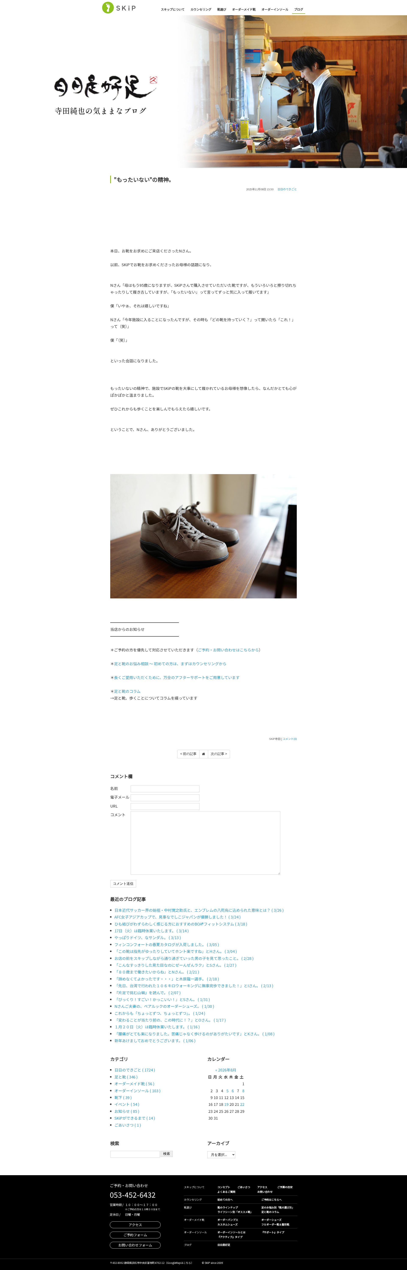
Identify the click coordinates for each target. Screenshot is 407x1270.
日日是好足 (223, 1244)
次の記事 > (219, 754)
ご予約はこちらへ (271, 1199)
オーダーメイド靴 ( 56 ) (134, 1083)
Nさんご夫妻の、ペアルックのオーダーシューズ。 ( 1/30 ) (164, 1006)
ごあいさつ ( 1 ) (127, 1125)
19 (226, 1104)
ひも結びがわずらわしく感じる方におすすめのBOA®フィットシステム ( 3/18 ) (180, 924)
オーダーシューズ (271, 1219)
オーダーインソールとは (231, 1232)
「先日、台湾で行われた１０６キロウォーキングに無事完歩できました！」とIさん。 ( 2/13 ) (193, 985)
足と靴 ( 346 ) (126, 1077)
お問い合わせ (265, 1191)
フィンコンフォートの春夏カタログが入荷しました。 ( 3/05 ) (166, 944)
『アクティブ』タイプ (230, 1237)
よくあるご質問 (226, 1191)
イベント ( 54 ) (126, 1104)
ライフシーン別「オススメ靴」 (235, 1212)
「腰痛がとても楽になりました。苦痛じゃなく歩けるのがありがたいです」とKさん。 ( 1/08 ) (194, 1033)
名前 (114, 788)
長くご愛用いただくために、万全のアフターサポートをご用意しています (177, 677)
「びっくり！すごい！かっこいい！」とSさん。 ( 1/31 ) (162, 999)
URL (114, 806)
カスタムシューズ (227, 1224)
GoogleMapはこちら (179, 1262)
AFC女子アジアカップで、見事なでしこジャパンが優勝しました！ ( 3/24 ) (177, 917)
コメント (117, 814)
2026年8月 (227, 1070)
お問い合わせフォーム (135, 1245)
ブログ (298, 9)
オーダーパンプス (227, 1219)
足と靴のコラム (127, 691)
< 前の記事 (188, 754)
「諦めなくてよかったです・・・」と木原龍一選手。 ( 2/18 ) (166, 979)
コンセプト (223, 1187)
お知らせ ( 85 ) (126, 1111)
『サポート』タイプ (272, 1232)
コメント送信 (123, 883)
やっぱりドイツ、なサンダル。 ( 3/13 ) (147, 937)
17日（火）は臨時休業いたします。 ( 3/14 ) (151, 930)
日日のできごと (287, 189)
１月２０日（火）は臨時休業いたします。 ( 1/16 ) (157, 1026)
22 (242, 1104)
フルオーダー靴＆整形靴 (275, 1224)
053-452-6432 (133, 1194)
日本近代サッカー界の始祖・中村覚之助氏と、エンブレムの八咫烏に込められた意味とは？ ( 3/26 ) (199, 910)
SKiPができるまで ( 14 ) (134, 1118)
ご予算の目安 (285, 1187)
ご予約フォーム (135, 1234)
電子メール (119, 797)
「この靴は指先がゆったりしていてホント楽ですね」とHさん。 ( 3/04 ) (175, 951)
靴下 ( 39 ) (123, 1097)
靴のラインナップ (227, 1207)
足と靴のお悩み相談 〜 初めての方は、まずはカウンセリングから (170, 663)
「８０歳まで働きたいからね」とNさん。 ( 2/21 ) (156, 972)
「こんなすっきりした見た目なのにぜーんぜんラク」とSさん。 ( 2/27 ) (175, 965)
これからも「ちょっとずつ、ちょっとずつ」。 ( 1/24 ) (159, 1013)
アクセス (135, 1224)
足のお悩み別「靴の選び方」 (277, 1207)
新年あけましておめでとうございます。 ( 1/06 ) (154, 1040)
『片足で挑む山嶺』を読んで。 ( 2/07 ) (147, 992)
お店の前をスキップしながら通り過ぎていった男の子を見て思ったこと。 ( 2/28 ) (184, 958)
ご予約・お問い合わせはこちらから (228, 650)
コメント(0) (290, 739)
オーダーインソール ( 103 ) (137, 1090)
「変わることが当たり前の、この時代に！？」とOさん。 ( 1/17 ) (170, 1020)
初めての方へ (225, 1199)
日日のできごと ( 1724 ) (134, 1070)
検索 (166, 1153)
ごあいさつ (243, 1187)
